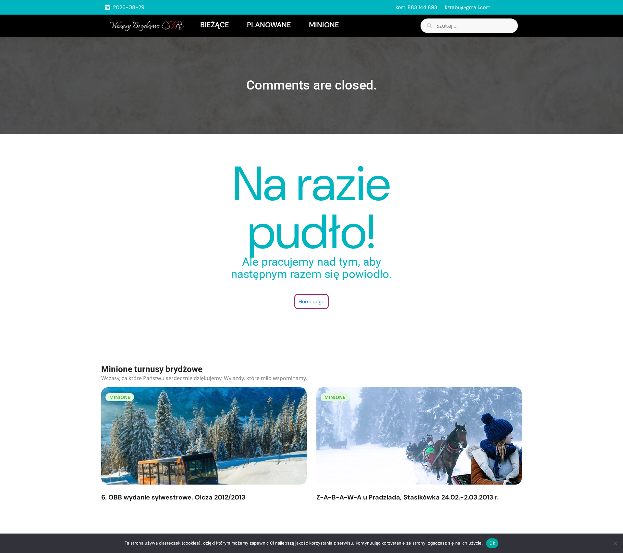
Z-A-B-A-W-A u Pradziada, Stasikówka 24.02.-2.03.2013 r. (407, 497)
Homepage (311, 301)
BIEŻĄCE (214, 25)
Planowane (269, 25)
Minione (324, 25)
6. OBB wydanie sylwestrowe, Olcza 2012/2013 (173, 497)
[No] (615, 543)
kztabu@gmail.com (467, 7)
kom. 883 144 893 (416, 7)
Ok (492, 543)
